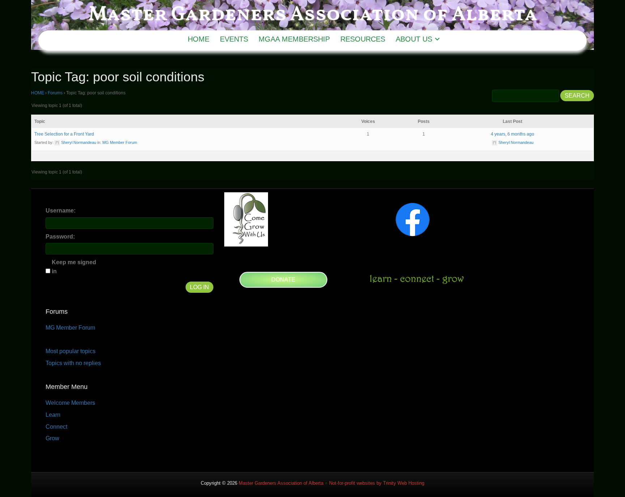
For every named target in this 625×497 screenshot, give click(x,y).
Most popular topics (70, 351)
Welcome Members (70, 403)
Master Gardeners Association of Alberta (281, 483)
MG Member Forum (119, 142)
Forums (55, 92)
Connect (56, 427)
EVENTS (234, 39)
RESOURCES (362, 39)
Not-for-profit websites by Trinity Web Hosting (376, 483)
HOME (198, 39)
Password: (60, 236)
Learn (53, 415)
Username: (61, 210)
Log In (199, 287)
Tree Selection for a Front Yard (64, 134)
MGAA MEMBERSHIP (294, 39)
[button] (437, 39)
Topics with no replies (73, 363)
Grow (52, 438)
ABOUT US (414, 39)
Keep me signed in (74, 266)
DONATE (283, 280)
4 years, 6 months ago (512, 134)
